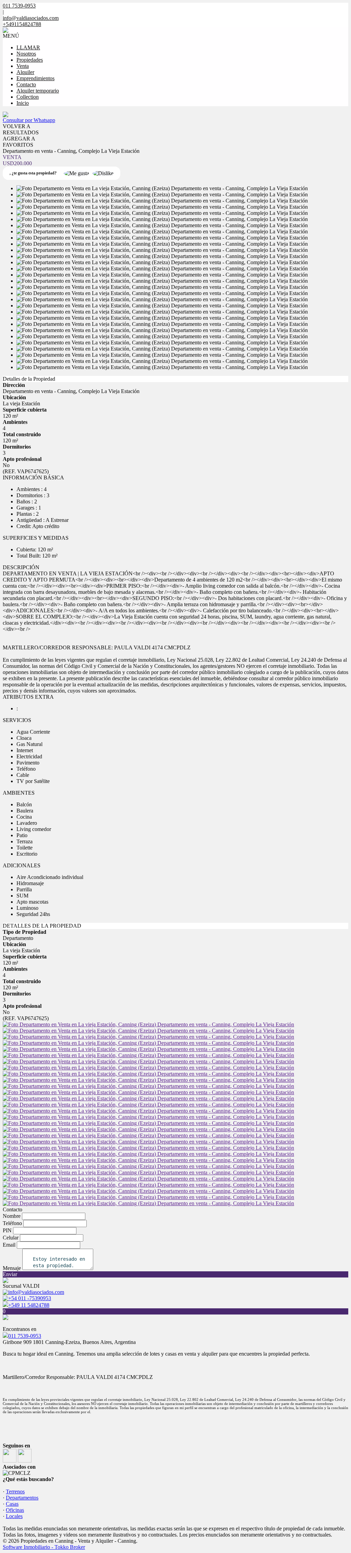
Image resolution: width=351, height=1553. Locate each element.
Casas (12, 1504)
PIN (7, 1230)
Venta (22, 66)
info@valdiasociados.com (31, 18)
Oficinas (15, 1510)
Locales (14, 1516)
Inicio (22, 103)
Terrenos (15, 1491)
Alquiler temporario (37, 91)
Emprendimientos (35, 78)
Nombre (12, 1216)
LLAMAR (28, 47)
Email (9, 1245)
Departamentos (22, 1498)
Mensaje (12, 1268)
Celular (11, 1237)
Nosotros (26, 54)
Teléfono (12, 1223)
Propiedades (29, 60)
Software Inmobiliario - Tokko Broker (44, 1547)
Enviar (10, 1274)
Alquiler (25, 72)
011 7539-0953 (24, 1336)
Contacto (26, 84)
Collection (27, 97)
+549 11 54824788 (28, 1305)
